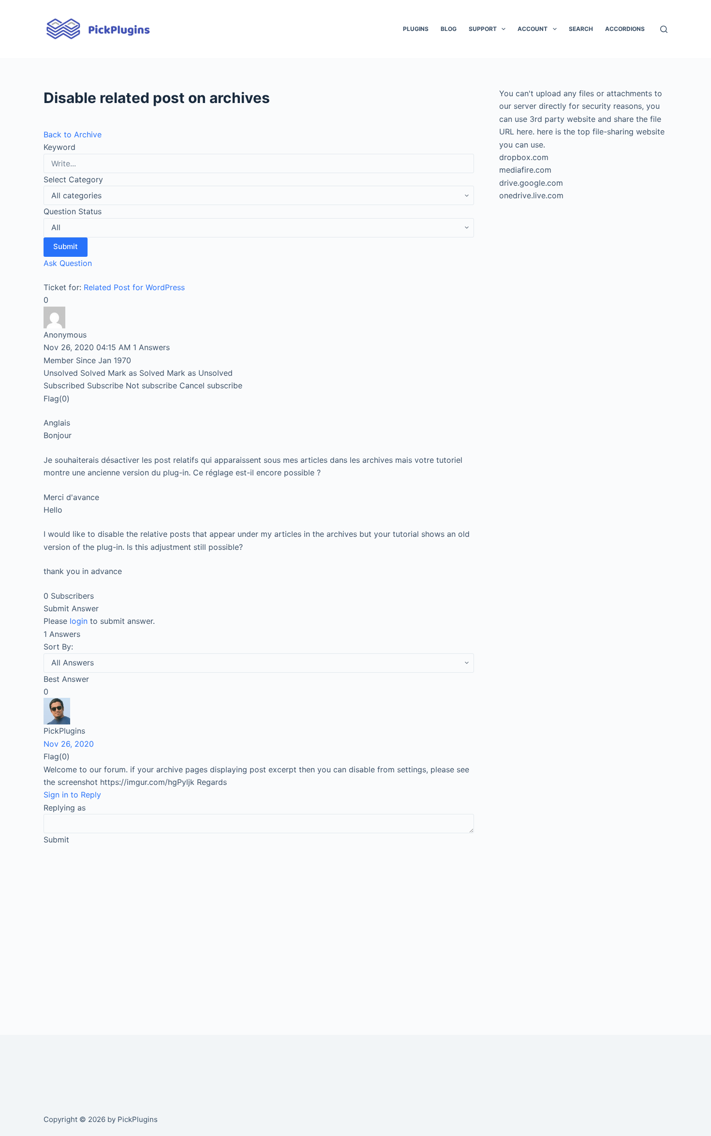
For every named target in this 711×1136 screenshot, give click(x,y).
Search (581, 28)
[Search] (663, 29)
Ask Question (68, 263)
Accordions (625, 28)
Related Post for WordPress (134, 287)
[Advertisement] (259, 926)
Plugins (416, 28)
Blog (449, 28)
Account (533, 28)
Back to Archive (73, 134)
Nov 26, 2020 (69, 744)
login (79, 621)
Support (483, 28)
